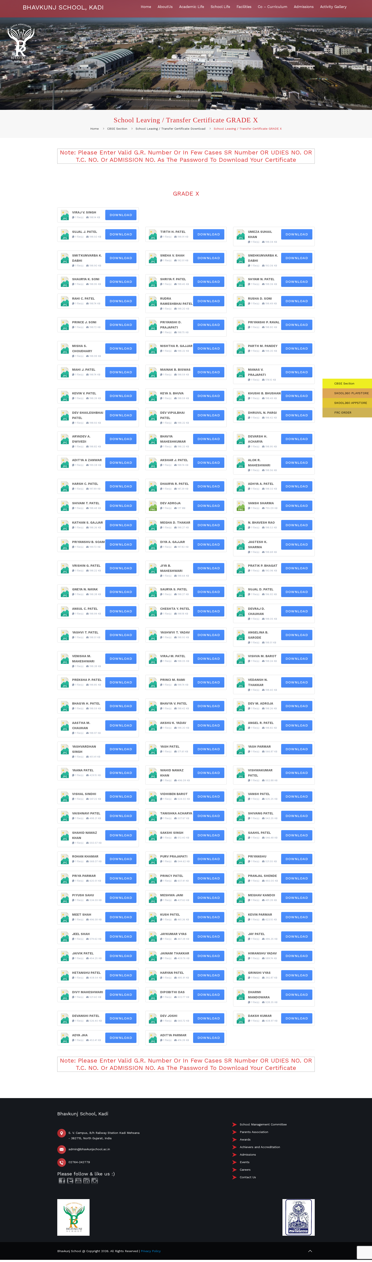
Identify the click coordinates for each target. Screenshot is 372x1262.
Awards (245, 1139)
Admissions (248, 1154)
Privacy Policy (151, 1251)
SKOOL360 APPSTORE (350, 403)
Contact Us (248, 1177)
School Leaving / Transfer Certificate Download (170, 128)
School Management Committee (263, 1124)
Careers (245, 1169)
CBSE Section (117, 128)
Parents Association (254, 1132)
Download (121, 215)
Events (245, 1162)
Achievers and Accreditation (260, 1147)
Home (94, 128)
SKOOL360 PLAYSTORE (351, 393)
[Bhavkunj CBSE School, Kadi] (21, 60)
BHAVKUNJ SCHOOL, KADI (63, 7)
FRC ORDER (342, 412)
